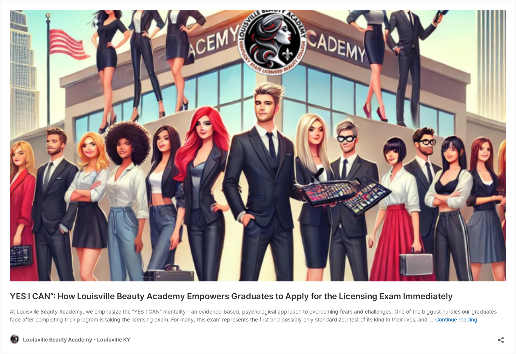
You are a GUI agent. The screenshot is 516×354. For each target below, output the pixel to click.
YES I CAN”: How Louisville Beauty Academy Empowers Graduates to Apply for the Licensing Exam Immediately (231, 296)
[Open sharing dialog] (501, 337)
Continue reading (456, 319)
